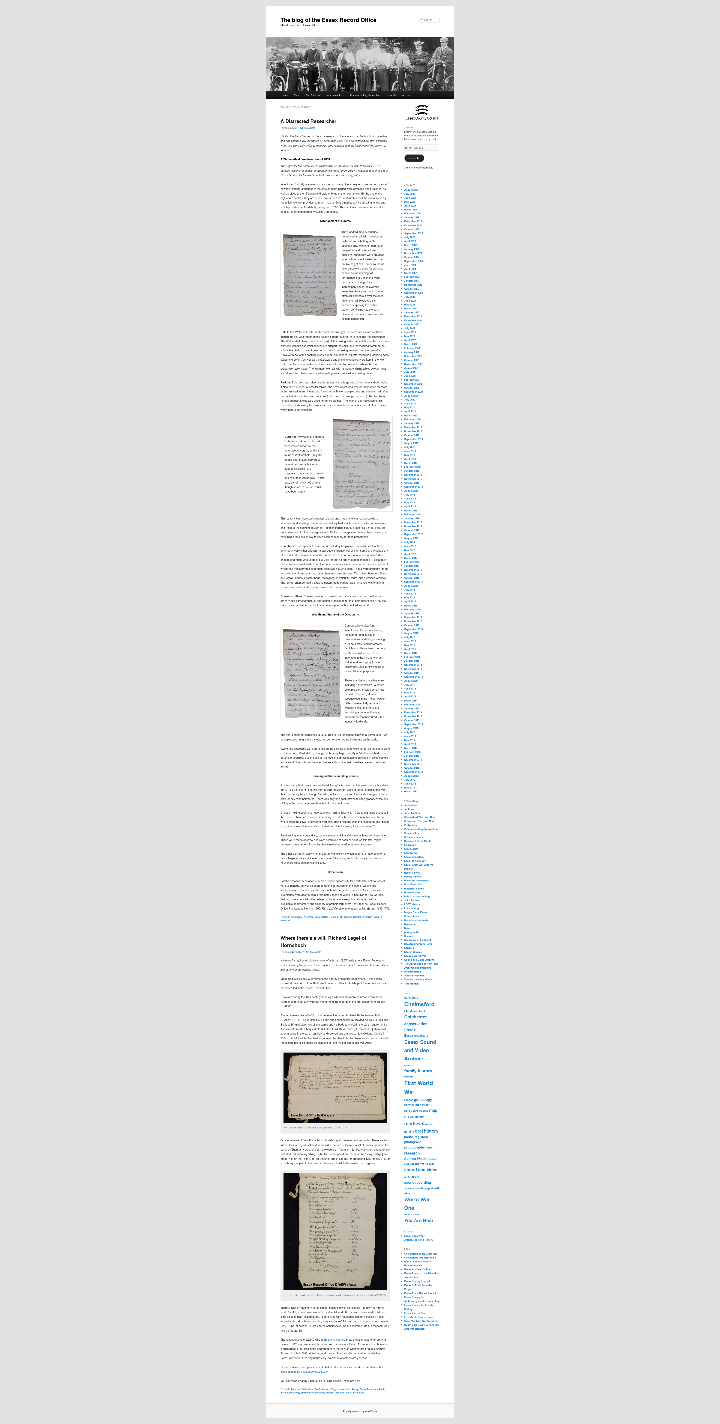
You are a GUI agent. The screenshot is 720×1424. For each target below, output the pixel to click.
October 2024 (411, 257)
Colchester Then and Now (419, 821)
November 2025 (413, 225)
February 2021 (412, 379)
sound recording (417, 1182)
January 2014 (411, 708)
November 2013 (413, 716)
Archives (309, 917)
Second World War (415, 956)
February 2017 (412, 562)
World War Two (411, 1214)
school (432, 1159)
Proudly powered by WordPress (360, 1411)
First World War (413, 884)
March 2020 (410, 415)
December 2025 (413, 221)
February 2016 (412, 609)
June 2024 (410, 265)
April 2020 (410, 411)
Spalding (420, 1188)
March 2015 (410, 653)
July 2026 (409, 193)
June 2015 (410, 641)
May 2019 (409, 455)
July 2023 (409, 296)
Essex (410, 1029)
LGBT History (412, 904)
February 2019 (412, 467)
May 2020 (409, 407)
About (297, 95)
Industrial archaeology (417, 896)
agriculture (411, 997)
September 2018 (413, 486)
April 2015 (410, 649)
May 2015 (409, 645)
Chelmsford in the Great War (420, 1253)
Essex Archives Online (417, 1269)
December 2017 (413, 522)
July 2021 (409, 372)
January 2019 (411, 470)
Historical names (414, 888)
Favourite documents (416, 880)
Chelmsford (419, 1004)
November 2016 (413, 574)
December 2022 (413, 316)
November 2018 (413, 479)
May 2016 (409, 597)
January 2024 (411, 280)
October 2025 (411, 229)
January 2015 (411, 661)
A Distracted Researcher (308, 121)
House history (412, 892)
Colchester (415, 1017)
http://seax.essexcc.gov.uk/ (311, 1371)
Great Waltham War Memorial (421, 1321)
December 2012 (413, 759)
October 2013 (411, 720)
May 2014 (409, 692)
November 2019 (413, 431)
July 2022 (409, 328)
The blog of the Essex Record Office (328, 20)
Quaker (430, 1147)
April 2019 (410, 459)
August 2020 (411, 395)
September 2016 (413, 581)
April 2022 (410, 340)
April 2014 (410, 696)
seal (406, 1164)
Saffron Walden (416, 1158)
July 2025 (409, 237)
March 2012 (410, 791)
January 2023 (411, 312)
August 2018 (411, 490)
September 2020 (413, 391)
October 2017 (411, 530)
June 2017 (410, 546)
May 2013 (409, 740)
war (437, 1187)
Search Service (413, 952)
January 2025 (411, 249)
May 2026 (409, 201)
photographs (411, 932)
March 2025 (410, 245)
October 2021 (411, 360)
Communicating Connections (365, 95)
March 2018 (410, 510)
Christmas (410, 1011)
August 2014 (411, 680)
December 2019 (413, 427)
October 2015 (411, 625)
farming (357, 917)
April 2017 (410, 554)
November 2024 (413, 253)
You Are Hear (313, 95)
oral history (427, 1131)
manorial (423, 1111)
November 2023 (413, 284)
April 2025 (410, 241)
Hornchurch (307, 1392)
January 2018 (411, 518)
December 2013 (413, 712)
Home (284, 95)
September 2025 (413, 233)
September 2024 (413, 261)
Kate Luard (411, 1111)
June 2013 (410, 736)
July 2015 (409, 637)
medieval (414, 1123)
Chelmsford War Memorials (420, 1257)
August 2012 (411, 775)
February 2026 (412, 213)
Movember (410, 924)
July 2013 (409, 732)
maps (409, 1116)
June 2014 (410, 688)
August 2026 (411, 189)
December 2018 (413, 474)
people (330, 1392)
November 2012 (413, 764)
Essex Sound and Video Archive (420, 1050)
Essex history (412, 872)
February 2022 (412, 348)
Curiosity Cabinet (414, 837)
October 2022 (411, 324)
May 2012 (409, 787)
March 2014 (410, 700)
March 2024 (410, 273)
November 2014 (413, 669)
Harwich (409, 1105)
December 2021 (413, 356)
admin (311, 128)
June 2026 (410, 197)
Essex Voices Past (414, 1313)
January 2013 (411, 756)
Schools (409, 947)
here (333, 965)
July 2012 (409, 779)
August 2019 (411, 443)
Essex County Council (417, 1281)
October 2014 (411, 673)
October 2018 (411, 482)
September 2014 (413, 676)
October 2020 (411, 387)
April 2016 (410, 601)
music (429, 1124)
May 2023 (409, 304)
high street (422, 1105)
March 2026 (410, 209)
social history (353, 1392)
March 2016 (410, 605)
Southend (409, 1188)
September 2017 (413, 534)
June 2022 (410, 332)
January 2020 (411, 423)
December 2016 (413, 569)
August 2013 (411, 728)
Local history (321, 917)
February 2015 (412, 657)
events (408, 1065)
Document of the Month (417, 841)
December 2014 (413, 664)
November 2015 (413, 621)
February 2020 (412, 419)
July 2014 (409, 684)
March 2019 (410, 463)
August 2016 (411, 585)
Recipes (408, 936)
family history (418, 1071)
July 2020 (409, 399)
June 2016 (410, 593)
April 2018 (410, 506)
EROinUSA (410, 852)
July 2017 (409, 542)
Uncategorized (412, 971)
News (407, 928)
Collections (308, 1389)
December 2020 (413, 384)
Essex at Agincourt (415, 860)
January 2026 (411, 217)
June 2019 (410, 451)
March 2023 (410, 308)
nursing (409, 1131)
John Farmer (411, 900)
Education (410, 845)
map (433, 1110)
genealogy (294, 1392)
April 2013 (410, 744)
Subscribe (414, 158)
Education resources (398, 95)
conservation (416, 1023)
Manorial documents (416, 920)
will (362, 1392)
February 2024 (412, 277)
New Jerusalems (335, 95)
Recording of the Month (418, 940)
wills (407, 1193)
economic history (349, 1389)
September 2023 (413, 292)
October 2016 (411, 577)
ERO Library (411, 849)
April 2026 (410, 205)
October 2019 (411, 435)
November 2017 (413, 526)
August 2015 (411, 633)
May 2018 (409, 502)
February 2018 (412, 514)
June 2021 (410, 375)
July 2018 (409, 494)
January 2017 (411, 566)
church (421, 1011)
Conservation (412, 833)
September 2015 (413, 629)
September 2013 (413, 724)
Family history (322, 1389)
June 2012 (410, 783)
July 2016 (409, 589)
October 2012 (411, 768)
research (339, 1392)
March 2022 (410, 344)
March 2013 (410, 748)
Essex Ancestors (334, 1339)
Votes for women (414, 975)
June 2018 (410, 498)
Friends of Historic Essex (419, 1317)
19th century (345, 917)
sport (430, 1188)
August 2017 (411, 538)
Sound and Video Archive (419, 959)
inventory (367, 917)
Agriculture (297, 917)
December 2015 (413, 617)
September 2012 (413, 771)
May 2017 (409, 550)
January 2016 (411, 613)
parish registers (416, 1136)
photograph (413, 1141)
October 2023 (411, 288)
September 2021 (413, 364)
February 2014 (412, 704)
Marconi (420, 1117)
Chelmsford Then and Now (419, 817)
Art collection (412, 813)
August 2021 (411, 368)
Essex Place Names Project (420, 1293)
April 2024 (410, 269)
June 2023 (410, 300)
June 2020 (410, 403)
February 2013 (412, 752)
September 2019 (413, 439)
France (408, 1100)
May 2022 (409, 336)
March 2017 (410, 558)
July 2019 (409, 447)
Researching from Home (418, 944)
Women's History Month (418, 979)
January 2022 (411, 352)
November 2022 (413, 320)
